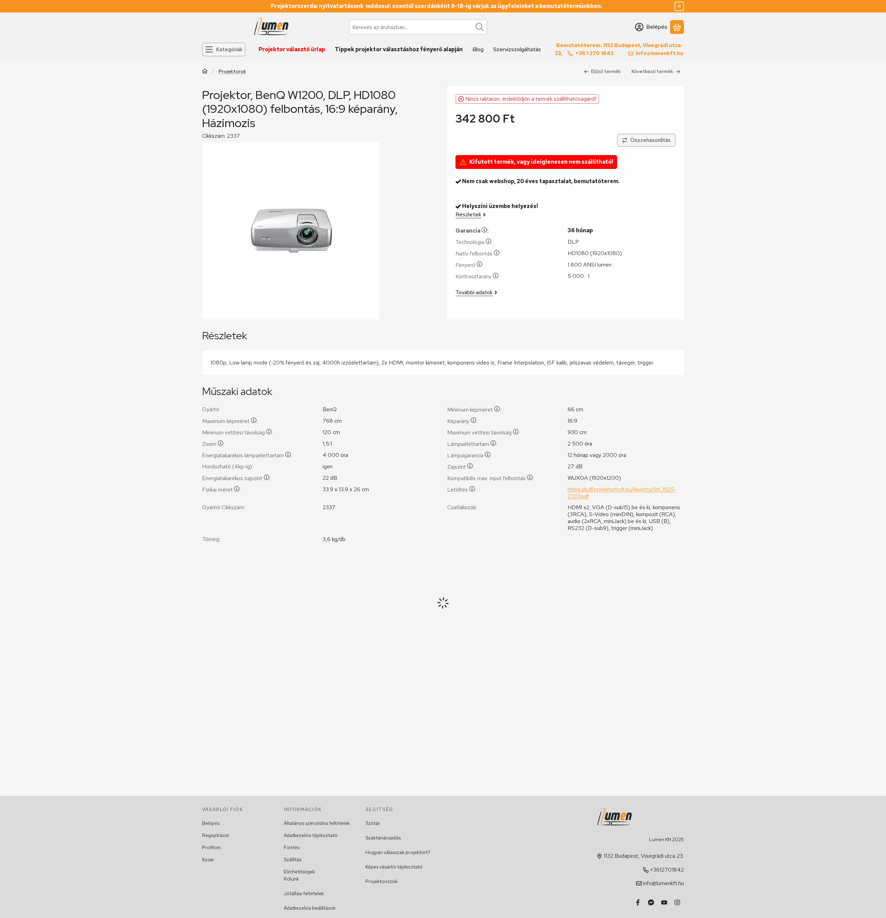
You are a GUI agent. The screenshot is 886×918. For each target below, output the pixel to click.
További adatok (474, 292)
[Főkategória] (205, 72)
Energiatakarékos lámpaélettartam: (247, 455)
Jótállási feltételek (304, 893)
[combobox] (418, 27)
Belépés (210, 823)
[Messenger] (651, 902)
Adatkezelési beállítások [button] (310, 908)
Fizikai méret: (221, 489)
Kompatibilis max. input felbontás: (490, 478)
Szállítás (292, 859)
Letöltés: (461, 489)
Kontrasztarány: (477, 276)
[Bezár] (679, 6)
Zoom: (213, 444)
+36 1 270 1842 (595, 53)
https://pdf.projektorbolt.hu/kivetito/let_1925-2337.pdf (622, 493)
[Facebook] (637, 902)
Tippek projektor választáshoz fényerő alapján (399, 49)
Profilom (211, 847)
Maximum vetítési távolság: (483, 432)
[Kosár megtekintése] (677, 27)
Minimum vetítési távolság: (237, 432)
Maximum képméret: (229, 421)
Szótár (372, 823)
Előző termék (606, 71)
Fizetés (291, 847)
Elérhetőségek (299, 871)
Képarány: (462, 421)
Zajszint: (460, 466)
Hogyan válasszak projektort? (398, 852)
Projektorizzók (381, 881)
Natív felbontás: (477, 253)
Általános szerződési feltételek (317, 823)
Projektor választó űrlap (292, 49)
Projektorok (232, 71)
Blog (477, 49)
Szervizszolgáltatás (517, 49)
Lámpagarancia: (469, 455)
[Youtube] (664, 902)
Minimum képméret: (474, 409)
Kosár (208, 859)
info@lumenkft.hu (659, 53)
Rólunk (291, 879)
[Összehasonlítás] (646, 140)
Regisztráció (215, 835)
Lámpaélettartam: (472, 444)
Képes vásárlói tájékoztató (394, 867)
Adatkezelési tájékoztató (310, 835)
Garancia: (471, 230)
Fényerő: (469, 265)
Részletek (468, 214)
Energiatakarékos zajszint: (236, 478)
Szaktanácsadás (383, 838)
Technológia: (473, 242)
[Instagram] (677, 902)
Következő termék (652, 71)
